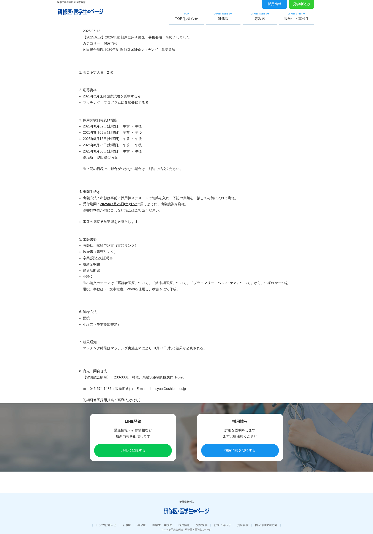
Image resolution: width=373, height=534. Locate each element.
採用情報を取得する (240, 450)
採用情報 (274, 4)
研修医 (127, 525)
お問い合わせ (222, 525)
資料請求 (242, 525)
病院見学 (201, 525)
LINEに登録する (132, 450)
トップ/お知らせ (106, 525)
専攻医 (142, 525)
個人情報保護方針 (266, 525)
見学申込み (301, 4)
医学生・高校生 (162, 525)
